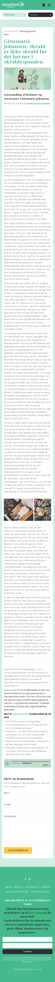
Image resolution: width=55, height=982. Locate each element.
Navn (7, 793)
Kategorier (9, 15)
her (17, 686)
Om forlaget (32, 887)
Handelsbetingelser (17, 892)
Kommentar (11, 816)
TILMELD (27, 952)
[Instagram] (29, 879)
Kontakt (45, 887)
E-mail (8, 804)
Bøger (8, 887)
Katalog (18, 887)
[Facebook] (25, 879)
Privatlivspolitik (40, 892)
